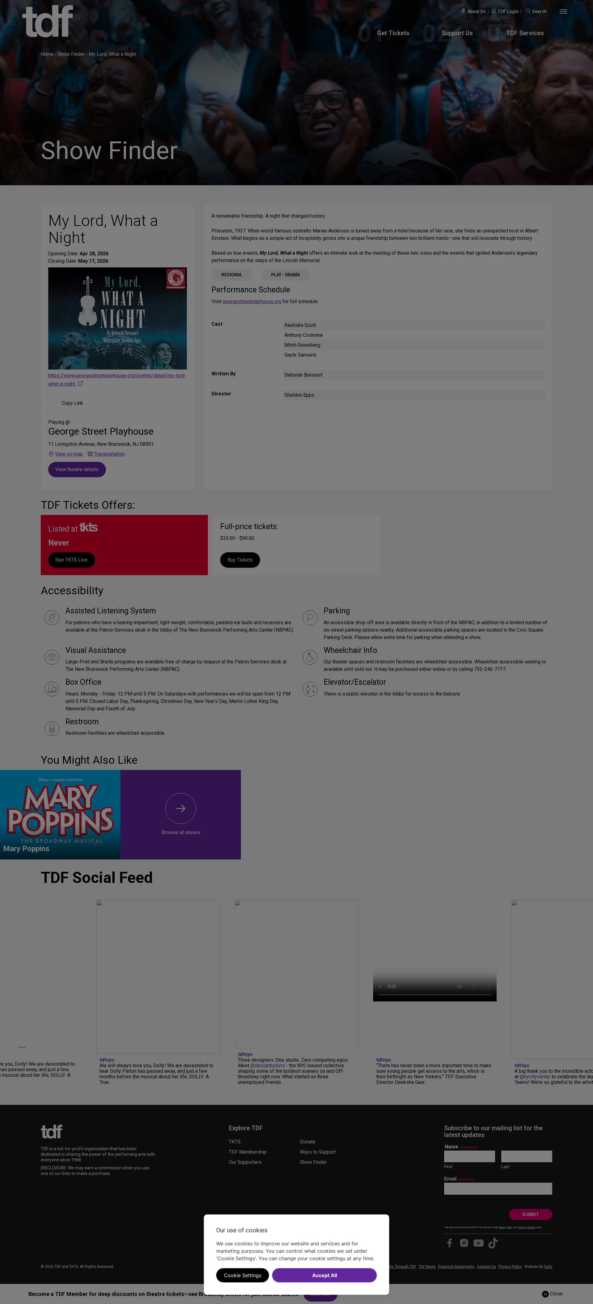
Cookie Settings (242, 1275)
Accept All (324, 1275)
